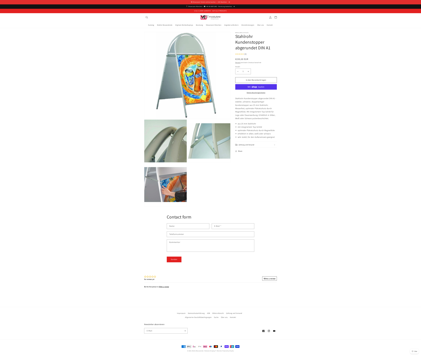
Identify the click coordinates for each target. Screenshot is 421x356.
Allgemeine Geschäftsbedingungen (198, 317)
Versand (238, 62)
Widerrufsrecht (218, 313)
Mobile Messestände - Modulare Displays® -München (207, 351)
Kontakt (233, 317)
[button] (146, 17)
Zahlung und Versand (234, 313)
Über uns (224, 317)
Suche (216, 317)
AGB (208, 313)
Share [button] (240, 151)
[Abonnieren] (184, 331)
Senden (174, 259)
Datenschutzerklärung (196, 313)
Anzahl (237, 67)
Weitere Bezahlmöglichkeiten (256, 93)
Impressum (181, 313)
